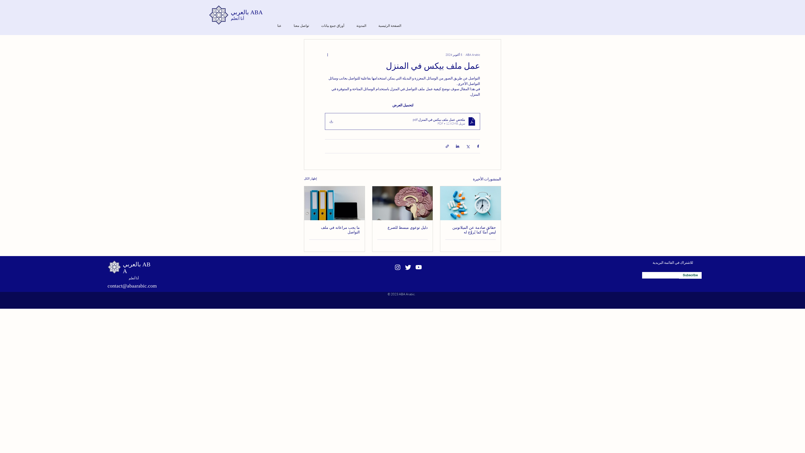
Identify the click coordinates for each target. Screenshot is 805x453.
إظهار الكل (310, 178)
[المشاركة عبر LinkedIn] (458, 146)
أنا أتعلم (237, 18)
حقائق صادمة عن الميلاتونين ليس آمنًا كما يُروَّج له (474, 229)
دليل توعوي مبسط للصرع (408, 227)
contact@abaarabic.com (132, 286)
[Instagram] (397, 267)
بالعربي (240, 12)
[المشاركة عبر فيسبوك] (478, 146)
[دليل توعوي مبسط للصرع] (402, 203)
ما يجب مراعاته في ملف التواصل (340, 229)
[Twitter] (408, 267)
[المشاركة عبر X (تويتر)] (468, 146)
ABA (256, 12)
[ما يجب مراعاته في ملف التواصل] (334, 203)
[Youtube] (418, 267)
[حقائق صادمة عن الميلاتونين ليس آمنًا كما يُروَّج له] (470, 203)
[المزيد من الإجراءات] (327, 54)
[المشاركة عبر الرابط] (447, 146)
